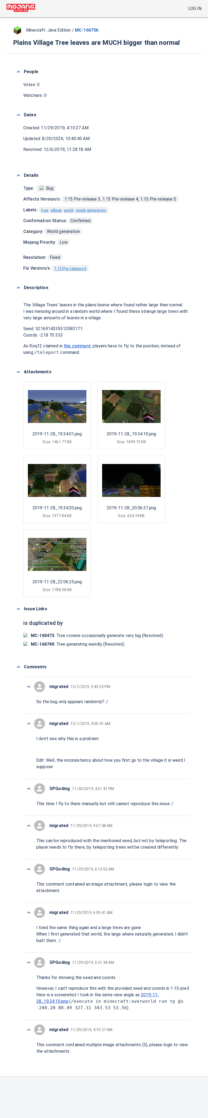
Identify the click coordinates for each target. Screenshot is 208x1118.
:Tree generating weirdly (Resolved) (77, 644)
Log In (195, 8)
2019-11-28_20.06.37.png (131, 507)
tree (44, 210)
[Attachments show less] (18, 372)
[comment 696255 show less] (28, 912)
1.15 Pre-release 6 (70, 268)
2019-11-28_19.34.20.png (57, 507)
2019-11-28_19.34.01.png (57, 433)
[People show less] (18, 71)
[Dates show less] (18, 115)
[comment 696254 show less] (28, 962)
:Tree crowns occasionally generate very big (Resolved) (97, 635)
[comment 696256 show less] (28, 869)
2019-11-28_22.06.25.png (57, 581)
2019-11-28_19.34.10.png (131, 433)
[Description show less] (18, 287)
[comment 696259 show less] (28, 723)
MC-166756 (86, 30)
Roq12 (35, 345)
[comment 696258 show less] (28, 788)
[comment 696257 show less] (28, 825)
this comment (77, 345)
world (69, 210)
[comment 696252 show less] (28, 1029)
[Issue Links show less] (18, 609)
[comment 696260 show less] (28, 686)
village (56, 210)
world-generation (91, 210)
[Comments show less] (18, 667)
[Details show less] (18, 175)
